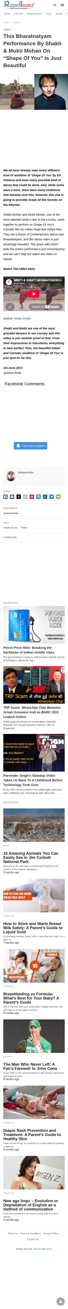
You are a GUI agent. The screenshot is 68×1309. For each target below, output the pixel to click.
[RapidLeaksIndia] (19, 4)
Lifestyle (18, 14)
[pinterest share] (32, 497)
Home (7, 14)
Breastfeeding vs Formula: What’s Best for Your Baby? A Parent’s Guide (31, 998)
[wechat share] (58, 497)
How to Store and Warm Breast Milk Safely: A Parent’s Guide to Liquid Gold (33, 927)
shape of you (10, 527)
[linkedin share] (38, 497)
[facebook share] (5, 497)
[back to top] (60, 1301)
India (48, 14)
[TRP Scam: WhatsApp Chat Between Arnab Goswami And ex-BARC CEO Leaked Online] (34, 685)
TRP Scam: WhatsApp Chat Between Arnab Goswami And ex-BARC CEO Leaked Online (32, 712)
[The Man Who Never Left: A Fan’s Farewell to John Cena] (34, 1036)
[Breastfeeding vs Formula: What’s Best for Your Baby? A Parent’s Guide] (34, 966)
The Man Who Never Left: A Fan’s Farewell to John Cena (30, 1066)
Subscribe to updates (33, 445)
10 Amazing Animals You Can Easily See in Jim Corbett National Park (30, 857)
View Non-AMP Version (43, 1249)
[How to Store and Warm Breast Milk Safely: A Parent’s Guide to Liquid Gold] (34, 895)
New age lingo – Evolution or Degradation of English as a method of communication (30, 1205)
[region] (34, 140)
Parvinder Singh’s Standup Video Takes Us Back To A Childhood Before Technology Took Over (33, 780)
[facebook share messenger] (12, 497)
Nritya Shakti (22, 318)
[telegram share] (52, 497)
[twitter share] (19, 496)
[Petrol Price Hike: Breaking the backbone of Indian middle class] (34, 625)
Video (24, 527)
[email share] (25, 497)
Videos (16, 22)
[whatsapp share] (45, 497)
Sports (59, 14)
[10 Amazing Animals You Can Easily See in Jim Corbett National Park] (34, 825)
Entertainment (34, 14)
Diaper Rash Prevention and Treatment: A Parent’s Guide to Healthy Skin (32, 1134)
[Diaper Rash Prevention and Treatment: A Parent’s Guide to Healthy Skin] (34, 1102)
